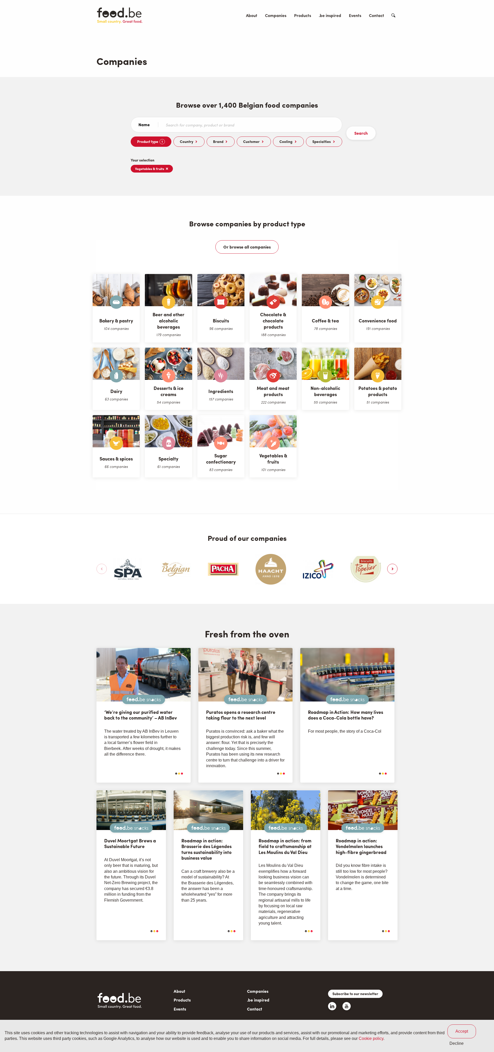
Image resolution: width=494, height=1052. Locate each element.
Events (355, 15)
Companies (275, 15)
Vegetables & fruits (149, 168)
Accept (461, 1031)
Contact (376, 15)
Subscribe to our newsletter (355, 993)
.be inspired (330, 15)
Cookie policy (371, 1039)
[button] (101, 569)
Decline (456, 1043)
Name (144, 124)
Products (302, 15)
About (251, 15)
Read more (165, 773)
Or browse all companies (247, 247)
